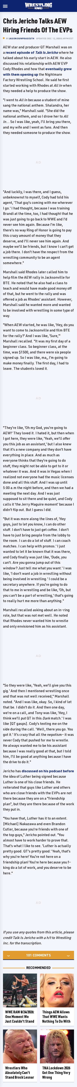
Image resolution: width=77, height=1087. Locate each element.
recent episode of (32, 52)
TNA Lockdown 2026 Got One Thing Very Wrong (56, 1073)
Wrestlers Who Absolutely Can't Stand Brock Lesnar (19, 1073)
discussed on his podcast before (48, 771)
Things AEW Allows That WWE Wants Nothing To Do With (56, 1017)
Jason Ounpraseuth (21, 38)
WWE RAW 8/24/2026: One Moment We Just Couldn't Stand (19, 1017)
